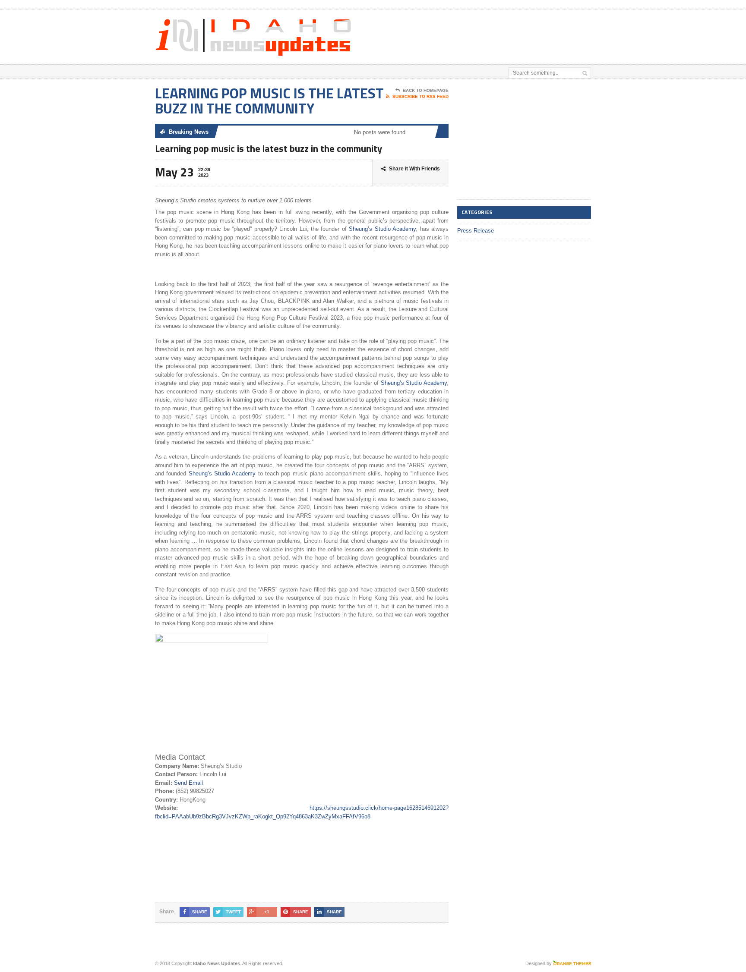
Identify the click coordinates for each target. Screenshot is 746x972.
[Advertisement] (490, 31)
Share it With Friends (414, 169)
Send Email (188, 783)
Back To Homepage (426, 90)
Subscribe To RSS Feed (420, 96)
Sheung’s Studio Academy (382, 229)
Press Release (475, 230)
